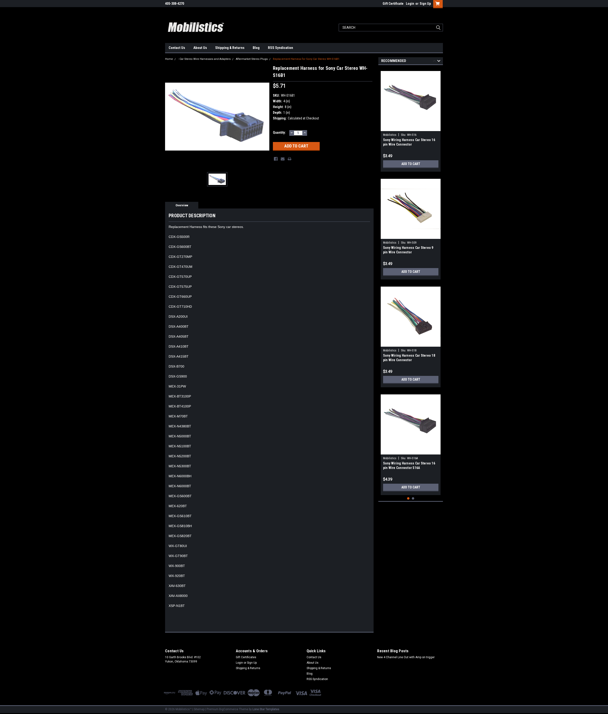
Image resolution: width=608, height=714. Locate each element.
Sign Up (425, 3)
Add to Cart (410, 164)
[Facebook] (276, 159)
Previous (434, 61)
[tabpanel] (411, 119)
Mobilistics (390, 135)
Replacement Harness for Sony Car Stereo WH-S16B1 (306, 59)
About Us (200, 48)
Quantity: (279, 132)
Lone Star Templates (265, 709)
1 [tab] (408, 498)
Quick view (410, 127)
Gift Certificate (393, 3)
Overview (182, 205)
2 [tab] (413, 498)
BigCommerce (228, 709)
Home (169, 59)
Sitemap (199, 709)
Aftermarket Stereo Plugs (252, 59)
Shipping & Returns (229, 48)
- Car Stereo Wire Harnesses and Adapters (204, 59)
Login (410, 3)
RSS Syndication (280, 48)
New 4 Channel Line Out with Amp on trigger (406, 657)
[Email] (283, 159)
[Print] (289, 159)
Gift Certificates (246, 657)
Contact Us (177, 48)
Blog (256, 48)
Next (439, 61)
